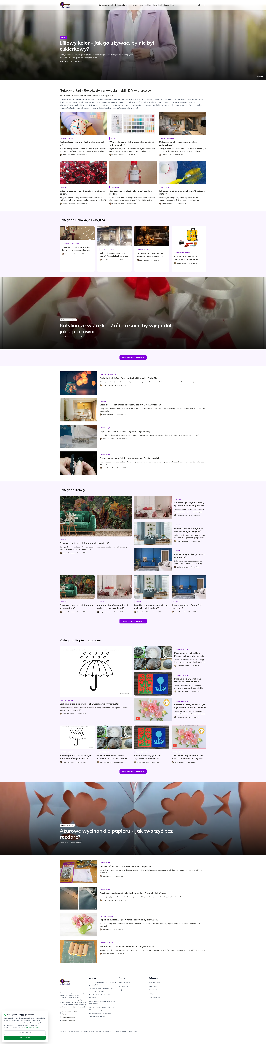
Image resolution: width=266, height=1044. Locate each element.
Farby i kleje (158, 5)
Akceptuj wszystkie (24, 1038)
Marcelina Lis (64, 61)
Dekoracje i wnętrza (122, 5)
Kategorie (153, 978)
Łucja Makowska (124, 990)
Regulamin (63, 1031)
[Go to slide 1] (258, 76)
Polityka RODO (107, 1031)
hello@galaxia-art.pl (69, 1020)
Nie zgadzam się (25, 1033)
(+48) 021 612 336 (68, 1017)
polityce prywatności (32, 1027)
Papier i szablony (145, 5)
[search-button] (199, 5)
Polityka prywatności (87, 1031)
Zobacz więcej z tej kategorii (132, 357)
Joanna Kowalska (66, 337)
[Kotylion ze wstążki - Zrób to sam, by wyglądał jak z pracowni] (133, 313)
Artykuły (93, 978)
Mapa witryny (133, 1031)
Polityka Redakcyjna (121, 1031)
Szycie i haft (169, 5)
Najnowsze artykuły (106, 5)
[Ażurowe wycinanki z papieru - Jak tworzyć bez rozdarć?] (133, 818)
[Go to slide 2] (260, 76)
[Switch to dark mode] (204, 5)
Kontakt (98, 1031)
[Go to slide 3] (262, 76)
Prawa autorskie (74, 1031)
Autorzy (122, 978)
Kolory (134, 5)
